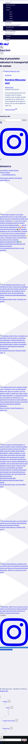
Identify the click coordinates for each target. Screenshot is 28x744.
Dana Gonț (10, 87)
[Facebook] (1, 45)
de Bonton (8, 22)
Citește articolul (11, 109)
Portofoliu (8, 36)
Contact (8, 38)
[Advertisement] (14, 667)
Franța (10, 11)
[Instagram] (3, 45)
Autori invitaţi (9, 29)
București (8, 7)
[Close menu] (0, 697)
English (7, 40)
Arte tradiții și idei (10, 27)
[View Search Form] (1, 47)
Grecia (10, 13)
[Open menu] (2, 53)
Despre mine (6, 728)
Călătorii (5, 701)
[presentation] (15, 71)
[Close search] (1, 737)
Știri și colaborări (10, 31)
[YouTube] (5, 45)
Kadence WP (4, 691)
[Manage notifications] (24, 740)
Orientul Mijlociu (9, 20)
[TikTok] (8, 45)
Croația (11, 16)
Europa (8, 707)
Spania (10, 18)
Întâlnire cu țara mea (10, 4)
